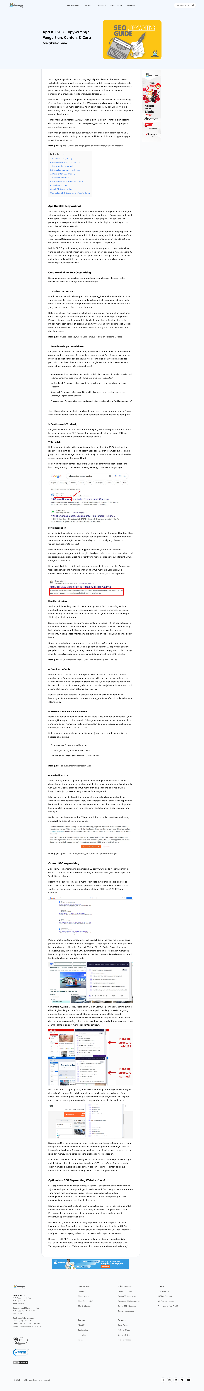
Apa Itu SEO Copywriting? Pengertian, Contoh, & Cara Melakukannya (66, 37)
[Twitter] (182, 1379)
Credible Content (56, 103)
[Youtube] (188, 1379)
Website (101, 5)
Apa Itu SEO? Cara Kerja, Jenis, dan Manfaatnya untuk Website (91, 145)
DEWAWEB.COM (73, 5)
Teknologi (131, 5)
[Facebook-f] (163, 1379)
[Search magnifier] (193, 5)
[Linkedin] (175, 1379)
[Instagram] (169, 1379)
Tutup (64, 154)
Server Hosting (116, 5)
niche (83, 307)
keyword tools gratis (97, 327)
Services (88, 5)
